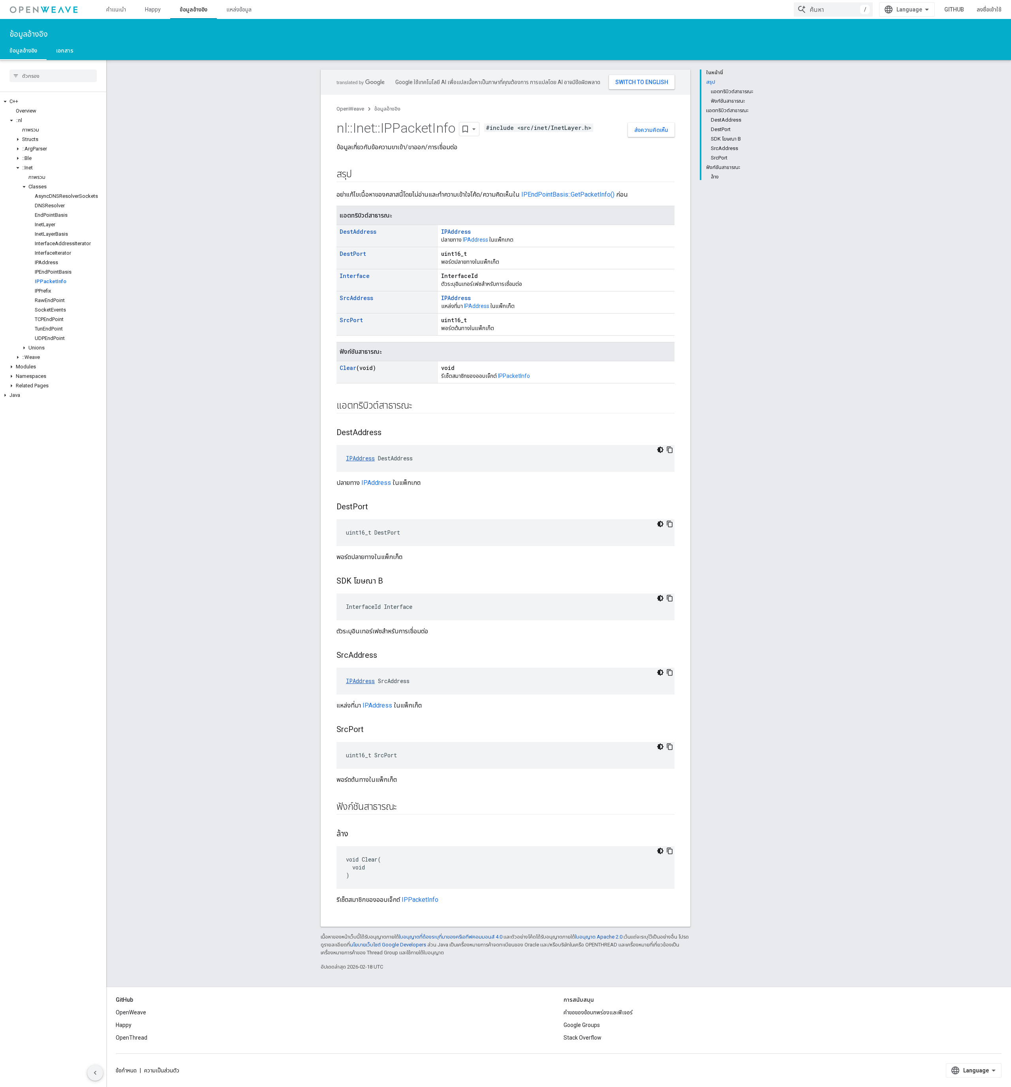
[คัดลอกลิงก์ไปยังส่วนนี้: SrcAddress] (385, 656)
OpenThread (131, 1037)
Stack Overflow (582, 1037)
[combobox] (833, 9)
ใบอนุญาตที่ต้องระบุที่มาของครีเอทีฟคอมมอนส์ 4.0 (450, 937)
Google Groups (582, 1025)
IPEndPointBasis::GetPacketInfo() (567, 194)
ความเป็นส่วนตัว (161, 1070)
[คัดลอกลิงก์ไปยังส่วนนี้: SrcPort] (372, 730)
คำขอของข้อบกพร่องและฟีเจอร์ (598, 1012)
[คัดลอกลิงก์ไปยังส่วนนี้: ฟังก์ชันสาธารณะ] (405, 807)
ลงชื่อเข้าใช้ (989, 9)
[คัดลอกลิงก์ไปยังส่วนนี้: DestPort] (376, 507)
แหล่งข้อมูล (239, 9)
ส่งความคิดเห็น (651, 130)
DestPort (353, 253)
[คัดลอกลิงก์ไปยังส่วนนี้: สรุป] (359, 175)
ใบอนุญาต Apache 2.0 (598, 937)
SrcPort (351, 320)
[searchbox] (53, 75)
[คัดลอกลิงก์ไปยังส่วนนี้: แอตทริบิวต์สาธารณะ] (420, 406)
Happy (153, 9)
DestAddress (358, 231)
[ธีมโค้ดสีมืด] (660, 449)
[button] (53, 101)
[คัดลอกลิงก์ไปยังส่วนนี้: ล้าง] (356, 834)
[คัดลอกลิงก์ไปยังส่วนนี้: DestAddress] (389, 433)
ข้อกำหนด (126, 1070)
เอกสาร (64, 50)
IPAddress (456, 231)
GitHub (954, 9)
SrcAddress (356, 298)
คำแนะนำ (116, 9)
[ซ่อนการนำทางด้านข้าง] (95, 1073)
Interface (355, 276)
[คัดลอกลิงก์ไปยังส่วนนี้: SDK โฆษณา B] (391, 581)
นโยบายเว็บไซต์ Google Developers (388, 945)
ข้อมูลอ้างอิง (193, 9)
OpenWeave (350, 109)
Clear (348, 368)
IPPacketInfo (514, 376)
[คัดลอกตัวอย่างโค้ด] (670, 449)
